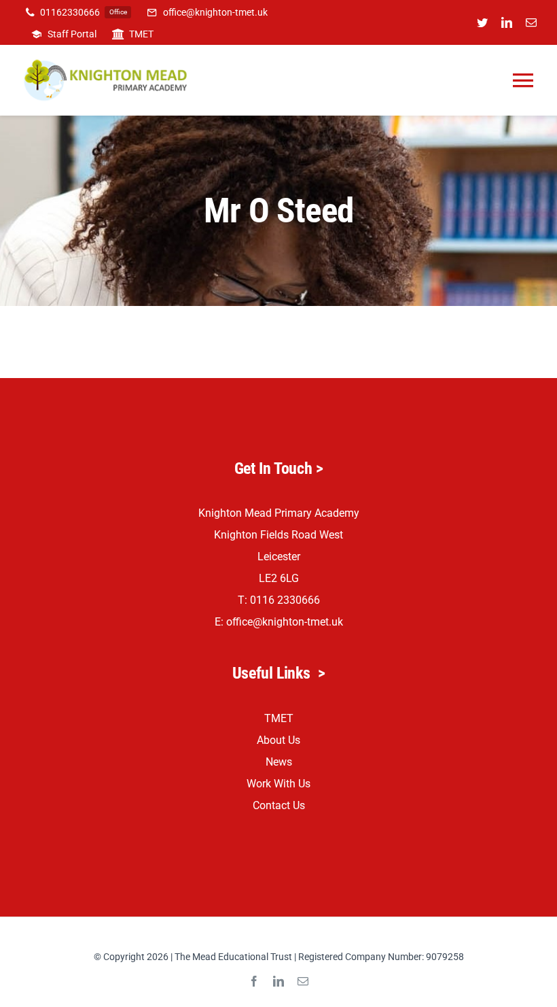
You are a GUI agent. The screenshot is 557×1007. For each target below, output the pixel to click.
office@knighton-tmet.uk (284, 621)
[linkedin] (506, 22)
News (279, 761)
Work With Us (278, 783)
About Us (278, 740)
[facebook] (254, 981)
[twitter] (482, 22)
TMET (278, 718)
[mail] (531, 22)
